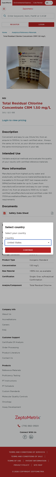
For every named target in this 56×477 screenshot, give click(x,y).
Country (9, 238)
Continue (28, 250)
